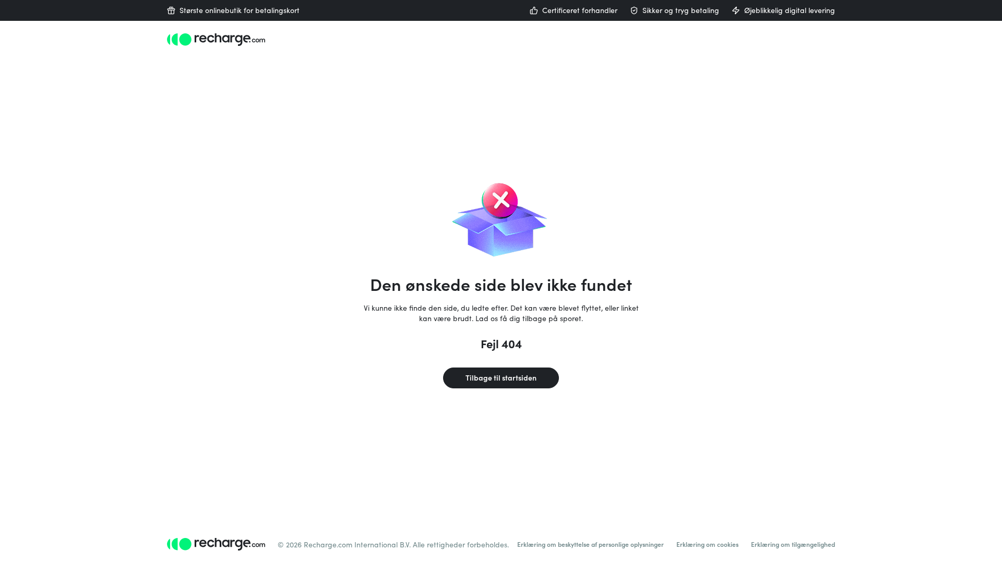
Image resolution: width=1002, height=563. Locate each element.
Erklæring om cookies (707, 544)
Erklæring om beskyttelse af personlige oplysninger (590, 544)
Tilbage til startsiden (501, 378)
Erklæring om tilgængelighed (793, 544)
